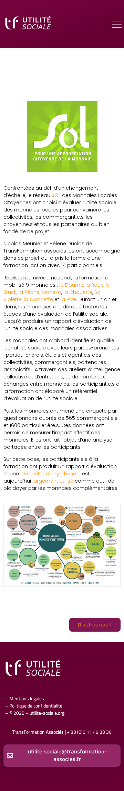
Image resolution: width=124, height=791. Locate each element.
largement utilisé (52, 480)
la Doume (71, 284)
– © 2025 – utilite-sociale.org (34, 713)
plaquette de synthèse (48, 473)
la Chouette (77, 292)
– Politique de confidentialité (33, 705)
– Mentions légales (24, 698)
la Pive (68, 299)
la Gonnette (38, 299)
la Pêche (29, 292)
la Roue (94, 284)
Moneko (51, 292)
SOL (57, 195)
